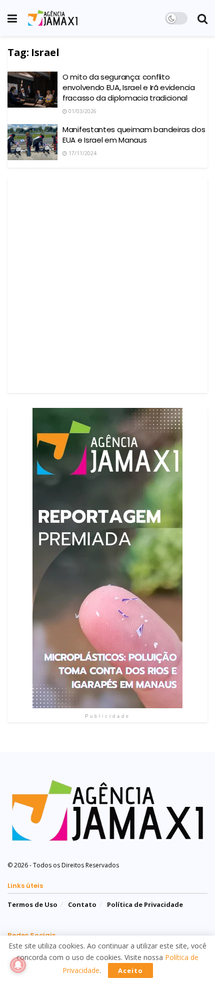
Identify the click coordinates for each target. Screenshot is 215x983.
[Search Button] (203, 18)
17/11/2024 (81, 153)
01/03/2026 (81, 111)
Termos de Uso (33, 904)
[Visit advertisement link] (108, 558)
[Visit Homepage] (52, 18)
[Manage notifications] (18, 965)
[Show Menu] (12, 18)
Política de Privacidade (145, 904)
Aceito (130, 970)
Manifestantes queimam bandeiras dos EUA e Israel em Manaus (134, 134)
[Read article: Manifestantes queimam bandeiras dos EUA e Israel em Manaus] (33, 142)
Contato (82, 904)
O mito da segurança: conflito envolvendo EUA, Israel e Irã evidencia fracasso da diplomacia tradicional (128, 87)
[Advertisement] (107, 285)
